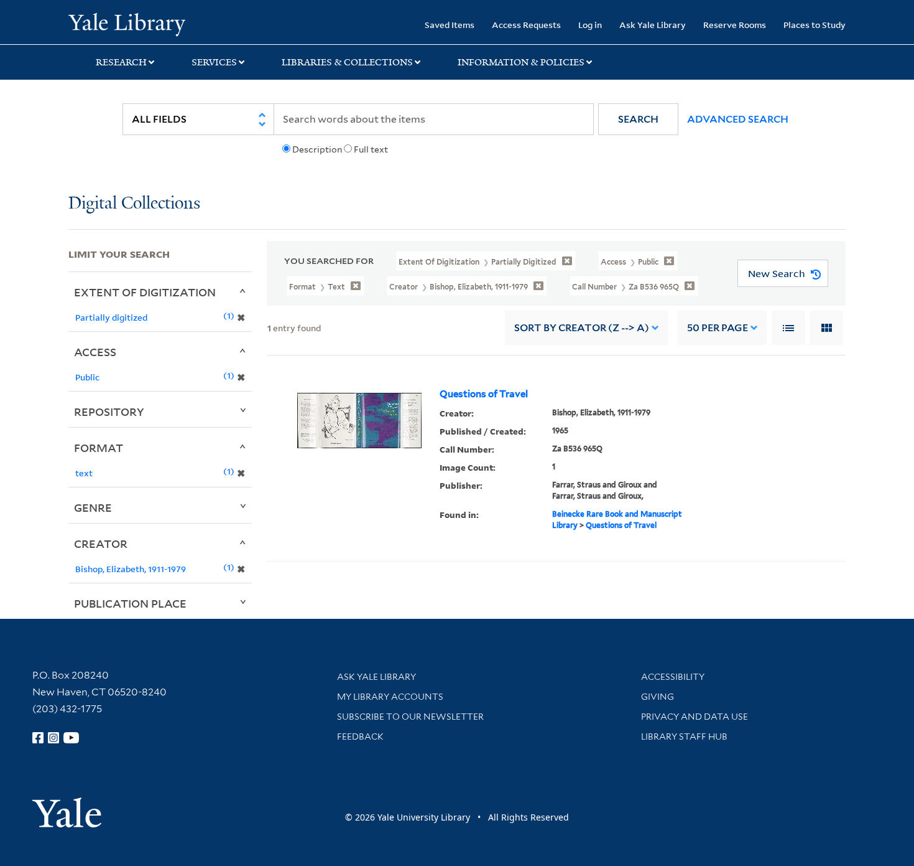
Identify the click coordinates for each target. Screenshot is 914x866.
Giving (657, 697)
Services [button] (214, 62)
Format (98, 447)
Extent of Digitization (145, 292)
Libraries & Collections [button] (347, 62)
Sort (581, 328)
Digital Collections (134, 204)
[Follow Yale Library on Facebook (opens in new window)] (38, 737)
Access (95, 351)
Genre (93, 507)
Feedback (360, 736)
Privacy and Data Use (694, 717)
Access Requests (526, 25)
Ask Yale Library (652, 25)
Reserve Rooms (734, 25)
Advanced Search (737, 119)
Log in (590, 25)
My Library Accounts (390, 697)
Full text (371, 149)
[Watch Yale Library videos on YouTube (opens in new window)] (71, 737)
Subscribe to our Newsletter (410, 717)
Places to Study (814, 25)
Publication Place (130, 603)
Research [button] (121, 62)
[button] (638, 119)
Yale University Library (126, 23)
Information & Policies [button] (521, 62)
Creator (100, 543)
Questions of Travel (484, 394)
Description (317, 149)
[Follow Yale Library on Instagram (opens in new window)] (53, 737)
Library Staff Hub (684, 736)
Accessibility (672, 677)
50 (717, 328)
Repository (109, 411)
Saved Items (449, 25)
